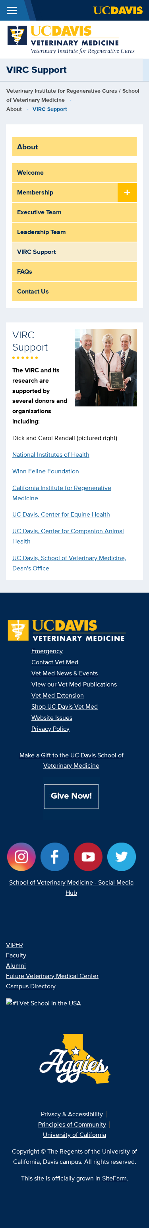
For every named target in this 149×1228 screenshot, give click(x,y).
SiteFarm (114, 1178)
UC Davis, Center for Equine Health (61, 514)
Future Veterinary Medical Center (52, 975)
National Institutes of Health (50, 454)
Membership (35, 192)
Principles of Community (72, 1124)
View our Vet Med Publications (74, 684)
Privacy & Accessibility (72, 1114)
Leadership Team (41, 231)
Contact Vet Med (54, 662)
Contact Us (33, 291)
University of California (74, 1134)
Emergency (47, 651)
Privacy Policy (50, 728)
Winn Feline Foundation (45, 471)
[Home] (71, 39)
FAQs (24, 271)
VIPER (14, 945)
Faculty (16, 955)
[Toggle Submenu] (127, 193)
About (14, 109)
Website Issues (51, 717)
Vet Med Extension (57, 695)
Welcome (30, 172)
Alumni (16, 965)
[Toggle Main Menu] (12, 10)
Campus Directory (31, 986)
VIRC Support (36, 251)
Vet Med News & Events (64, 673)
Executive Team (39, 212)
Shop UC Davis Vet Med (64, 706)
